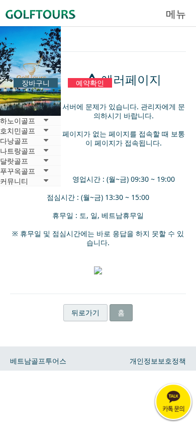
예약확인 (90, 83)
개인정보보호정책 (158, 361)
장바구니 (36, 83)
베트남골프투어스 (38, 361)
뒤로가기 (85, 312)
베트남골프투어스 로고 (50, 13)
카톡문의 (173, 402)
